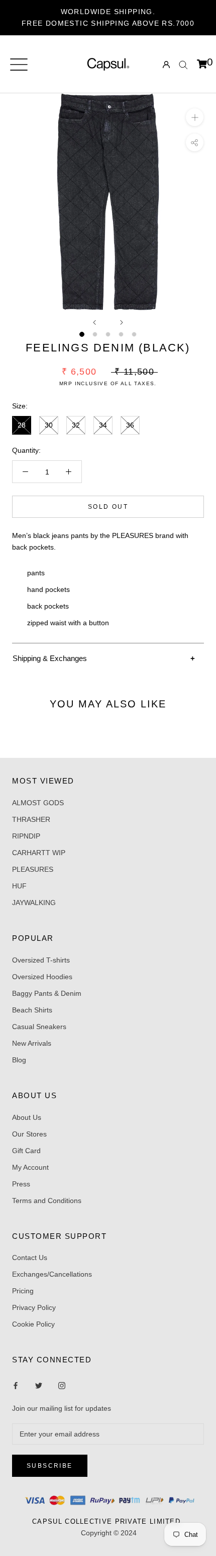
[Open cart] (202, 64)
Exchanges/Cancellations (52, 1274)
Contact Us (29, 1257)
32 (76, 425)
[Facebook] (15, 1385)
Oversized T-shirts (41, 960)
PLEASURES (32, 869)
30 (49, 425)
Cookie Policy (33, 1324)
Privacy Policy (34, 1307)
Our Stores (29, 1134)
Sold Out (108, 506)
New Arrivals (31, 1043)
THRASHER (31, 819)
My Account (30, 1167)
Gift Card (26, 1151)
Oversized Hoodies (42, 977)
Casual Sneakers (39, 1027)
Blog (19, 1060)
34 (103, 425)
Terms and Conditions (46, 1200)
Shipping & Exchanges (50, 658)
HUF (19, 886)
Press (21, 1184)
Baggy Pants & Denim (46, 993)
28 (22, 425)
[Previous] (94, 322)
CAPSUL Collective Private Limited (109, 1521)
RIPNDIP (26, 836)
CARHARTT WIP (38, 853)
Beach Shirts (32, 1010)
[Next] (121, 322)
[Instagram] (38, 1385)
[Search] (183, 64)
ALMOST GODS (38, 803)
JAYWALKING (34, 903)
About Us (26, 1117)
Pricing (23, 1291)
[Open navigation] (19, 64)
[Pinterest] (61, 1385)
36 (130, 425)
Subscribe (50, 1465)
